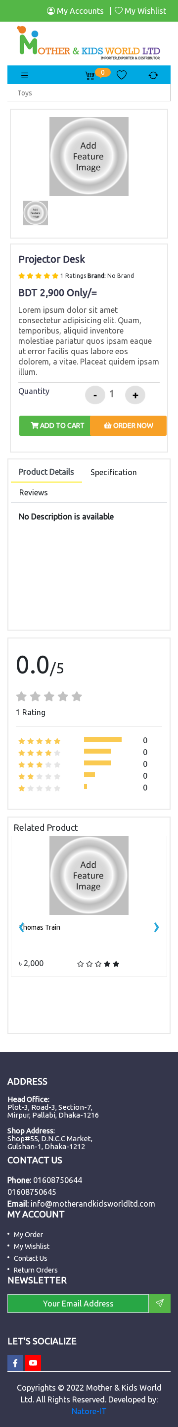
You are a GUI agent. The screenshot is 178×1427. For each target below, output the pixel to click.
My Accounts (79, 10)
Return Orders (36, 1270)
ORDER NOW (132, 425)
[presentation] (21, 925)
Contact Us (30, 1258)
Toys (24, 93)
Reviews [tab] (33, 492)
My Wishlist (144, 10)
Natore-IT (89, 1411)
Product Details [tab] (46, 471)
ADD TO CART (62, 425)
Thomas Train (39, 927)
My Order (28, 1235)
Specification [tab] (113, 472)
